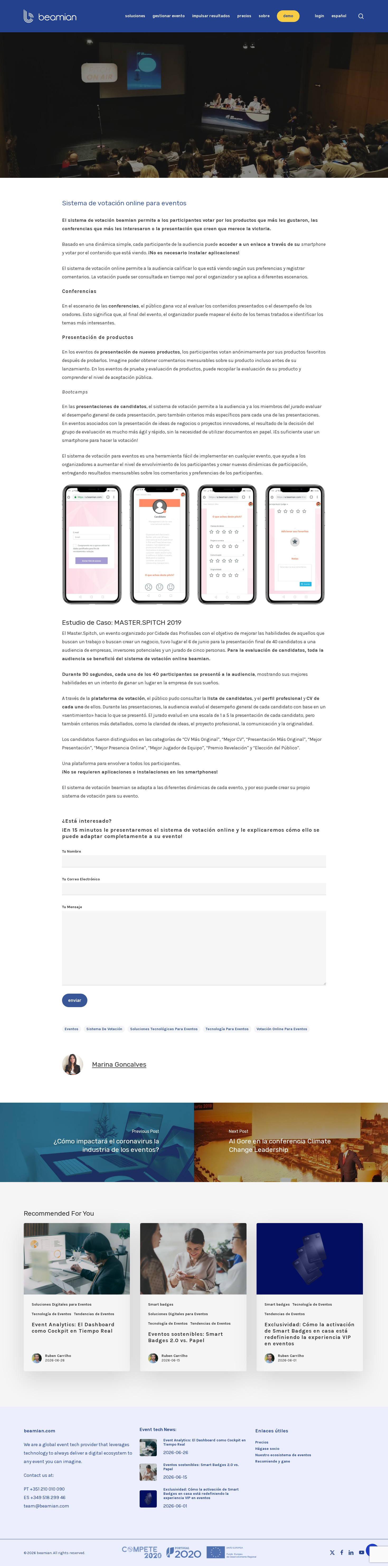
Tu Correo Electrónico (81, 879)
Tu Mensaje (72, 907)
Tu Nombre (71, 851)
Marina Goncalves (156, 160)
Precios (261, 1442)
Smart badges (160, 1304)
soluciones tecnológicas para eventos (164, 1029)
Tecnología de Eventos (178, 126)
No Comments (236, 160)
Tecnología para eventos (227, 1029)
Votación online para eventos (282, 1029)
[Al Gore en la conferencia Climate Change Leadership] (291, 1142)
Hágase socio (267, 1449)
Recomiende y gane (272, 1461)
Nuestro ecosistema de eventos (283, 1455)
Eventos (136, 126)
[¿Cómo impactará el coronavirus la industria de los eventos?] (97, 1142)
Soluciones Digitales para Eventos (62, 1304)
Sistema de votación (104, 1029)
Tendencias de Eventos (235, 126)
